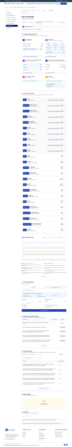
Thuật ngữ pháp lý (42, 438)
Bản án (28, 3)
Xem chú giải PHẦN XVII (27, 29)
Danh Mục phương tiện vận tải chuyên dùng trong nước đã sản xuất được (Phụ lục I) (36, 323)
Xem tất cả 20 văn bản (43, 388)
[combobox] (41, 301)
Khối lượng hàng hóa (48, 299)
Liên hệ (24, 436)
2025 (55, 237)
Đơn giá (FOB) (24, 299)
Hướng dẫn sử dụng (58, 435)
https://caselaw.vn (18, 445)
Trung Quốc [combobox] (24, 307)
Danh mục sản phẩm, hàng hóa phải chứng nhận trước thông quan (34, 327)
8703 (38, 10)
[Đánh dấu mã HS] (65, 17)
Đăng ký (57, 3)
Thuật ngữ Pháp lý (51, 3)
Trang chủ (6, 7)
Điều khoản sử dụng (58, 432)
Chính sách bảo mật (58, 433)
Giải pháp (13, 3)
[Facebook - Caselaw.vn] (64, 445)
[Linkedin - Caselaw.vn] (67, 445)
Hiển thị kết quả (45, 310)
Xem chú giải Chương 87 (37, 29)
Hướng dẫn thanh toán (59, 436)
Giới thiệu (9, 3)
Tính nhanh (34, 287)
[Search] (32, 12)
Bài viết (22, 3)
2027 (62, 237)
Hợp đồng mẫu (32, 3)
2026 (59, 237)
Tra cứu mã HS (44, 3)
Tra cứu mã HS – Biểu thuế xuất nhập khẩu (16, 7)
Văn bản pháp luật (38, 3)
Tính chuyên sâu (55, 287)
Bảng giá (18, 3)
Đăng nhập (64, 3)
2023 (49, 237)
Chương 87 (34, 10)
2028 (65, 237)
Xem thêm (43, 276)
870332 (43, 10)
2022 (46, 237)
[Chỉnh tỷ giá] (32, 303)
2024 (52, 237)
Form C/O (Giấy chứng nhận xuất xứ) (51, 305)
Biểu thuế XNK (23, 10)
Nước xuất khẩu (24, 305)
